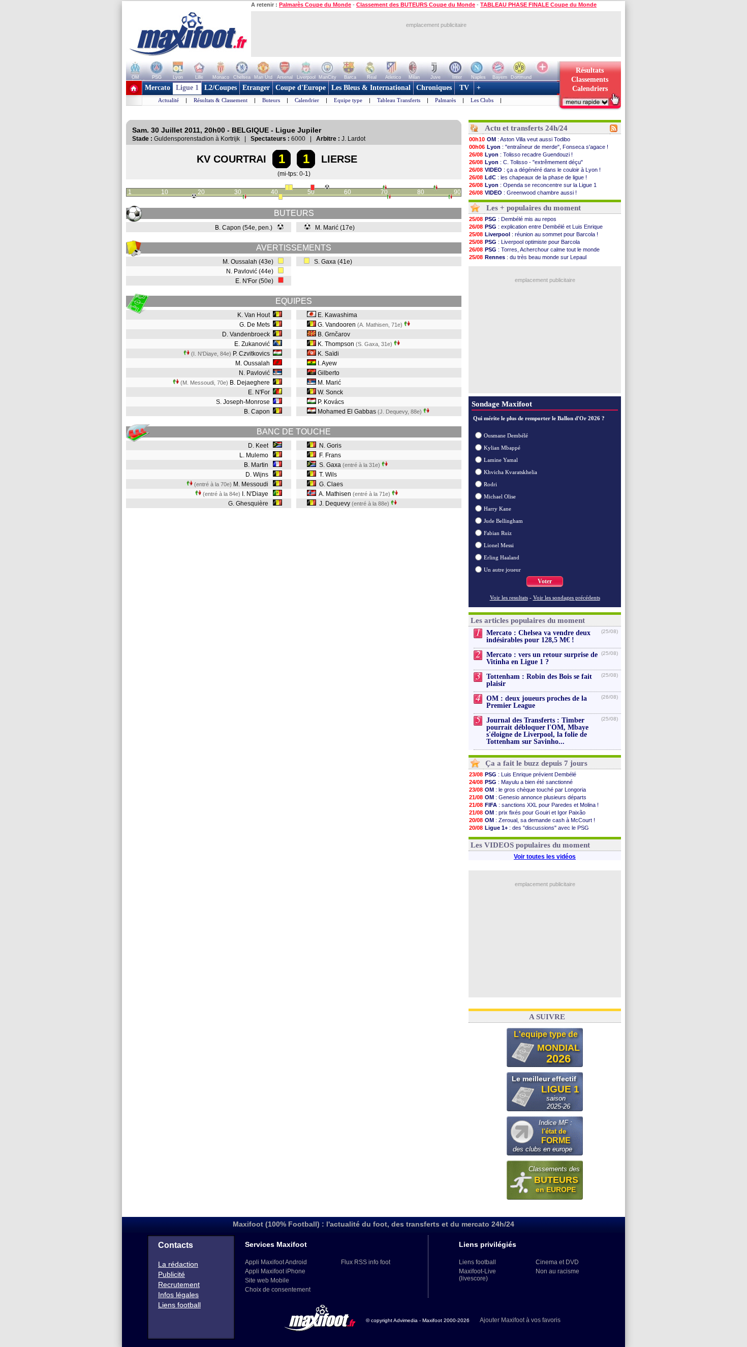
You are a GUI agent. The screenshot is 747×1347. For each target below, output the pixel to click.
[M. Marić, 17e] (194, 196)
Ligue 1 (187, 87)
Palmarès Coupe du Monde (315, 5)
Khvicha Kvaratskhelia (510, 472)
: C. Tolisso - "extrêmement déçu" (526, 162)
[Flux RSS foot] (613, 130)
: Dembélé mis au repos (512, 219)
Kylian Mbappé (502, 448)
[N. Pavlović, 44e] (291, 188)
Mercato (157, 87)
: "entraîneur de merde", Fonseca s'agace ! (538, 147)
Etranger (256, 87)
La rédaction (178, 1264)
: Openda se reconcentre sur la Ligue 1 (533, 185)
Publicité (171, 1274)
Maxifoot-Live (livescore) (477, 1275)
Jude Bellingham (503, 521)
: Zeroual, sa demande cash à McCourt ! (532, 820)
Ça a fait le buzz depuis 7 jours (536, 763)
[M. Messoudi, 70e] (385, 188)
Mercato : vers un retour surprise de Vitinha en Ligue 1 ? (542, 658)
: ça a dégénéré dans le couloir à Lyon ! (535, 170)
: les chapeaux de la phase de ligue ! (528, 177)
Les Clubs (482, 100)
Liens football (179, 1305)
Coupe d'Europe (300, 87)
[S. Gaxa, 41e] (280, 197)
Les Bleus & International (371, 87)
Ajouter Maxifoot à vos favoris (520, 1320)
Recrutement (179, 1284)
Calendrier (307, 100)
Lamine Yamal (501, 460)
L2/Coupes (220, 87)
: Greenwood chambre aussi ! (523, 193)
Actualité (168, 100)
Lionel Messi (499, 545)
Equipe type (348, 100)
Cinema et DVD (557, 1262)
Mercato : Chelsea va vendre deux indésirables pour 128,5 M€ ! (538, 636)
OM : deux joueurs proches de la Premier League (536, 702)
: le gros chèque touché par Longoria (527, 790)
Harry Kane (497, 509)
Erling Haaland (501, 557)
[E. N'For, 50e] (312, 188)
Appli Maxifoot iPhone (275, 1271)
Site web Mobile (267, 1280)
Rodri (490, 484)
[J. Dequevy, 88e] (450, 197)
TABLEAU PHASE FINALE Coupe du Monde (538, 5)
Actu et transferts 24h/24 (526, 128)
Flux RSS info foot (365, 1262)
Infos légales (178, 1295)
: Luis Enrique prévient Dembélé (522, 774)
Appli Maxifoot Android (276, 1262)
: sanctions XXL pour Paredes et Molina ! (534, 805)
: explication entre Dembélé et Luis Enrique (536, 227)
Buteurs (271, 100)
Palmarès (445, 100)
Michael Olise (500, 496)
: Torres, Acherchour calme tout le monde (534, 249)
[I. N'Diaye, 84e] (435, 188)
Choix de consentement (277, 1289)
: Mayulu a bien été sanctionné (521, 782)
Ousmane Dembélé (506, 435)
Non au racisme (557, 1271)
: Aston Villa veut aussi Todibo (519, 139)
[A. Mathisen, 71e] (389, 197)
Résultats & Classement (220, 100)
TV (464, 87)
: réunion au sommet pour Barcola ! (533, 234)
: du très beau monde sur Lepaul (527, 257)
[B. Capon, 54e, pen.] (327, 187)
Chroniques (434, 87)
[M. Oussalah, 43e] (287, 188)
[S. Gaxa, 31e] (244, 197)
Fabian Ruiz (498, 533)
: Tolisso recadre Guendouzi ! (521, 154)
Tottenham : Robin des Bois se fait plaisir (539, 680)
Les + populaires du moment (533, 208)
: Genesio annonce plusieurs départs (527, 797)
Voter (545, 581)
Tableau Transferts (398, 100)
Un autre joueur (502, 570)
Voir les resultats (509, 597)
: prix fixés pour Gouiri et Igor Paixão (527, 812)
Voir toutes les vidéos (545, 856)
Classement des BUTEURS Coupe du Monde (415, 5)
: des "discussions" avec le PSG (529, 828)
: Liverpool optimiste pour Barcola (524, 242)
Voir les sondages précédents (566, 597)
